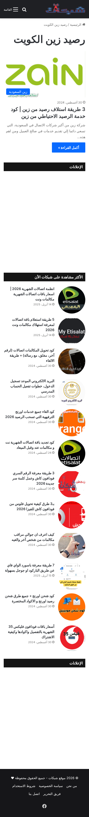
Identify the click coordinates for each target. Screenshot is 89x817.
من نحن (71, 786)
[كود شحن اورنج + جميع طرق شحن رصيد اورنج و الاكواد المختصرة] (71, 607)
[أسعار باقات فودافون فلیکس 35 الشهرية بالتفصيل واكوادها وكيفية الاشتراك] (71, 637)
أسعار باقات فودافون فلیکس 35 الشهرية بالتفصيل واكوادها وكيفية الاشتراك (31, 631)
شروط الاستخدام (23, 786)
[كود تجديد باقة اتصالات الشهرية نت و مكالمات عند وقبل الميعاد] (71, 453)
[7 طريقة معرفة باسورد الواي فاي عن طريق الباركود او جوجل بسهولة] (71, 576)
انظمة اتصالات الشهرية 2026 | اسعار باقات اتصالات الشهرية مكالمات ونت (32, 294)
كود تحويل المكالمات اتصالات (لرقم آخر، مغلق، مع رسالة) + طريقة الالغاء (29, 355)
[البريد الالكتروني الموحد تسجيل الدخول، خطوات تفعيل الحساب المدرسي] (71, 392)
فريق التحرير (52, 794)
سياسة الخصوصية (51, 786)
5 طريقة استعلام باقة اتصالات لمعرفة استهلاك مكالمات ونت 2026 (33, 324)
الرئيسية (76, 24)
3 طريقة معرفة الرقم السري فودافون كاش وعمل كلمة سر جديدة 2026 (33, 478)
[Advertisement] (44, 220)
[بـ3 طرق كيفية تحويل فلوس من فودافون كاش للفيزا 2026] (71, 514)
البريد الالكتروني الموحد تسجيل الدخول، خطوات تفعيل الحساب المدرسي (32, 386)
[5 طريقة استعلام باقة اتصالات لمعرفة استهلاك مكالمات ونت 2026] (71, 330)
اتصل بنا (34, 794)
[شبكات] (65, 9)
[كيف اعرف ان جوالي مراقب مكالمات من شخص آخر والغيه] (71, 545)
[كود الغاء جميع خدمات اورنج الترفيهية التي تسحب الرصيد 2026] (71, 422)
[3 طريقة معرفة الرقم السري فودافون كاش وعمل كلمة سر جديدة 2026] (71, 484)
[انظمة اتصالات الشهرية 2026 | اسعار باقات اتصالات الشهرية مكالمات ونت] (71, 300)
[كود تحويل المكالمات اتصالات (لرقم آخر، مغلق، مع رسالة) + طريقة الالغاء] (71, 361)
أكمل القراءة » (68, 147)
